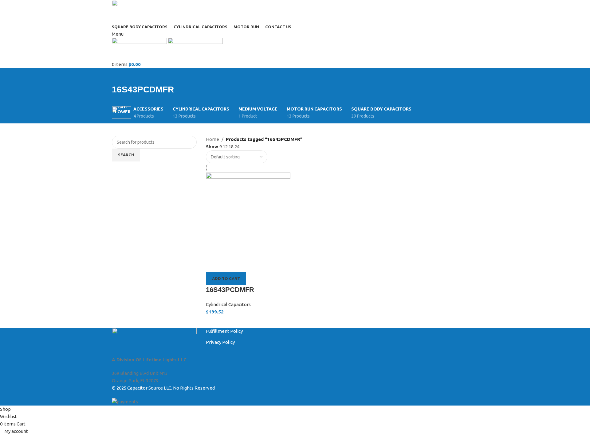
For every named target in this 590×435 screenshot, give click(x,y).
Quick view (230, 264)
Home (212, 139)
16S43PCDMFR (230, 289)
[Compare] (213, 264)
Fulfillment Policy (224, 331)
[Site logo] (139, 11)
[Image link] (154, 341)
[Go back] (119, 76)
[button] (226, 278)
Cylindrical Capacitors (228, 304)
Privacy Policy (220, 342)
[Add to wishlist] (246, 264)
